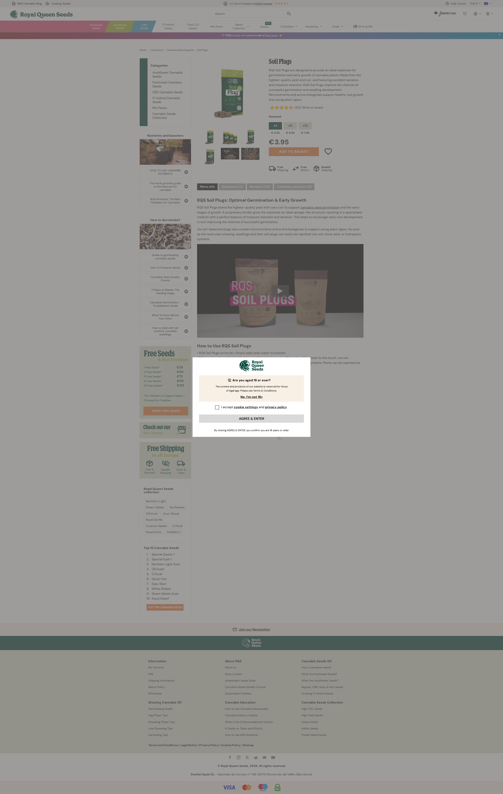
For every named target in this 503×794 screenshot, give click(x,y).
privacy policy (276, 407)
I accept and (254, 407)
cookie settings (246, 407)
